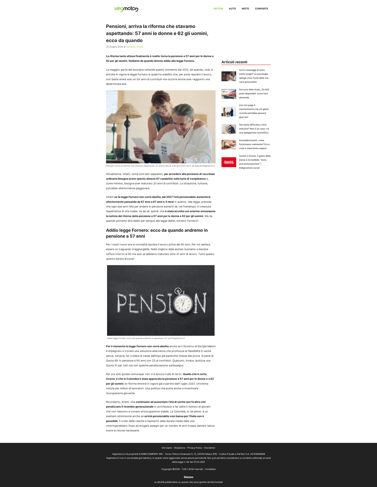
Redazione (179, 447)
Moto (245, 8)
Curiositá (261, 8)
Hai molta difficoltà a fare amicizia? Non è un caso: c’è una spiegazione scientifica (254, 128)
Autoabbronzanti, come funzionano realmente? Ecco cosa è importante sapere (254, 144)
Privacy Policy (194, 447)
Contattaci (210, 469)
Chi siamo (167, 447)
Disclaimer (209, 447)
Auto (232, 8)
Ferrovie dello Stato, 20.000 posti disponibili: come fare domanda (254, 93)
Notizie (218, 8)
